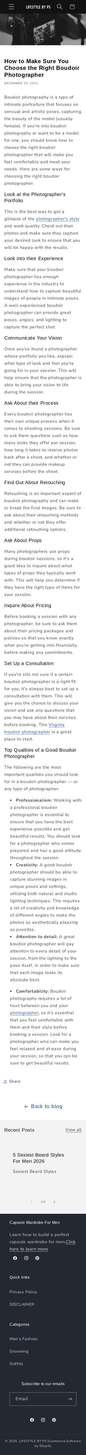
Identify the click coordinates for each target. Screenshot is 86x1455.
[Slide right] (54, 1202)
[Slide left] (31, 1202)
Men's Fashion (24, 1339)
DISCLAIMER (22, 1304)
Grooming (19, 1351)
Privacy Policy (23, 1292)
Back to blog (47, 1106)
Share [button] (15, 1081)
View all (73, 1129)
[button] (11, 6)
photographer (24, 1013)
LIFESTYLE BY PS (33, 1441)
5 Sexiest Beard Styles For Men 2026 (38, 1158)
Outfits (16, 1363)
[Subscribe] (70, 1399)
